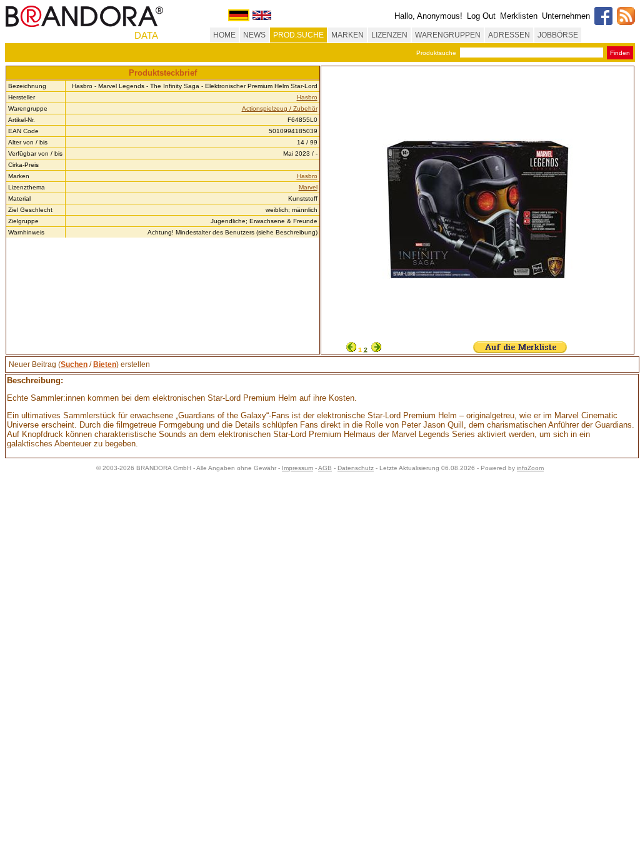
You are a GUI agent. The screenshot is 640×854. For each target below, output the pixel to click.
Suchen (74, 364)
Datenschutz (356, 468)
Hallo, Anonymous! (428, 16)
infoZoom (530, 468)
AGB (325, 468)
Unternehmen (566, 16)
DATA (146, 35)
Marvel (308, 187)
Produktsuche (436, 52)
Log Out (481, 16)
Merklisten (519, 16)
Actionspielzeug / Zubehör (280, 108)
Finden (620, 52)
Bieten (104, 364)
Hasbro (307, 97)
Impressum (297, 468)
